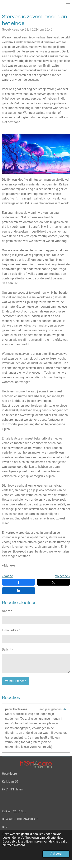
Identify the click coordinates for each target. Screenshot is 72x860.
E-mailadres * (11, 630)
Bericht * (7, 649)
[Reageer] (64, 709)
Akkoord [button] (55, 853)
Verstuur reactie (15, 681)
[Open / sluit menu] (68, 5)
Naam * (7, 611)
